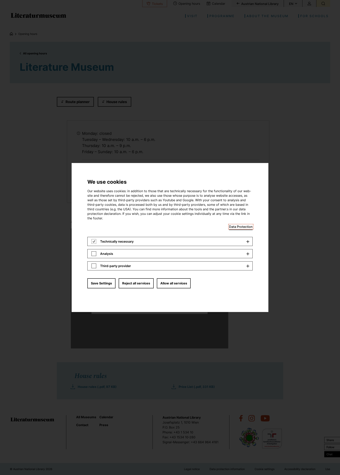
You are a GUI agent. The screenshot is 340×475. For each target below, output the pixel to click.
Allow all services (173, 283)
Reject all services (136, 283)
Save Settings (101, 283)
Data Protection (241, 227)
